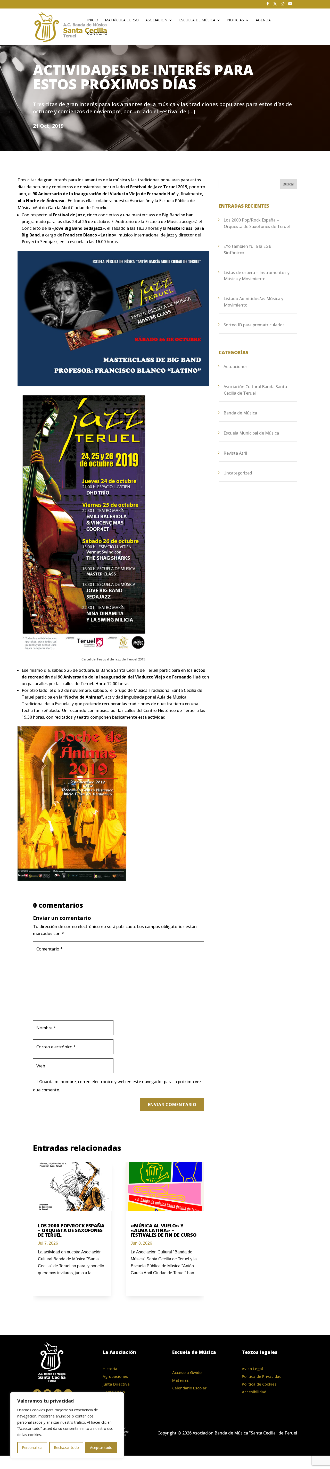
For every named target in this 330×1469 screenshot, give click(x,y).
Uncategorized (238, 473)
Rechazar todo (66, 1447)
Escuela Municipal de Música (251, 433)
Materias (180, 1380)
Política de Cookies (259, 1384)
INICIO (92, 20)
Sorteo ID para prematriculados (254, 325)
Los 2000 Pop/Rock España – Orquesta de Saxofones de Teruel (71, 1230)
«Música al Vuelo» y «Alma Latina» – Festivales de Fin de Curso (163, 1230)
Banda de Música (240, 413)
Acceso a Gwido (187, 1372)
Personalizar (32, 1447)
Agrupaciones (115, 1376)
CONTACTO (97, 34)
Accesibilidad (254, 1391)
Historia (110, 1368)
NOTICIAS (235, 20)
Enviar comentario (172, 1104)
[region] (67, 1425)
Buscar (288, 184)
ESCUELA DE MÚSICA (197, 20)
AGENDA (263, 20)
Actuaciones (236, 366)
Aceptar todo (101, 1447)
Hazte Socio (114, 1391)
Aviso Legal (252, 1368)
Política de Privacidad (262, 1376)
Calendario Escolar (189, 1387)
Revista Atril (235, 453)
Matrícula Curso (122, 20)
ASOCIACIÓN (156, 20)
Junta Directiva (116, 1384)
